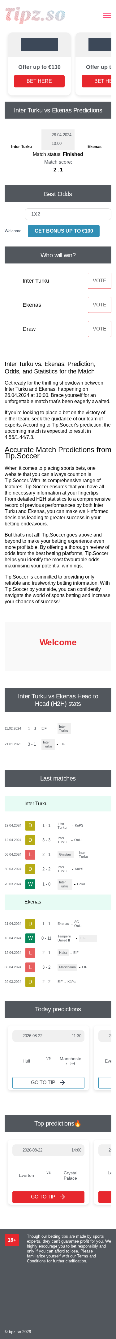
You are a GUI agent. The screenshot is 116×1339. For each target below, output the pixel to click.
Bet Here (39, 81)
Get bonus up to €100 (64, 231)
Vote (99, 280)
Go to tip (43, 1082)
